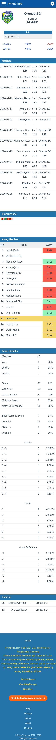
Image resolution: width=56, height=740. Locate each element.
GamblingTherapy (28, 684)
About (28, 723)
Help (28, 708)
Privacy (28, 713)
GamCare (28, 689)
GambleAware (28, 679)
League (7, 44)
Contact (28, 728)
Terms (28, 718)
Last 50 (6, 48)
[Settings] (52, 3)
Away (50, 48)
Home (28, 44)
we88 (28, 640)
